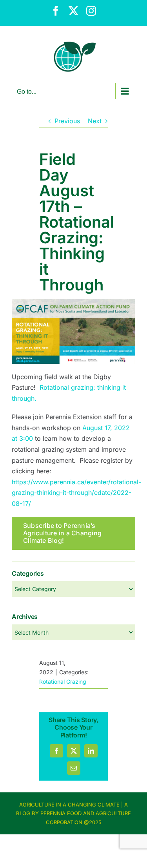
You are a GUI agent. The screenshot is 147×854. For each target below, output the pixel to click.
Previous (67, 121)
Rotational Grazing (62, 681)
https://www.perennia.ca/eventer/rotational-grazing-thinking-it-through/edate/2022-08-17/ (76, 492)
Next (95, 121)
